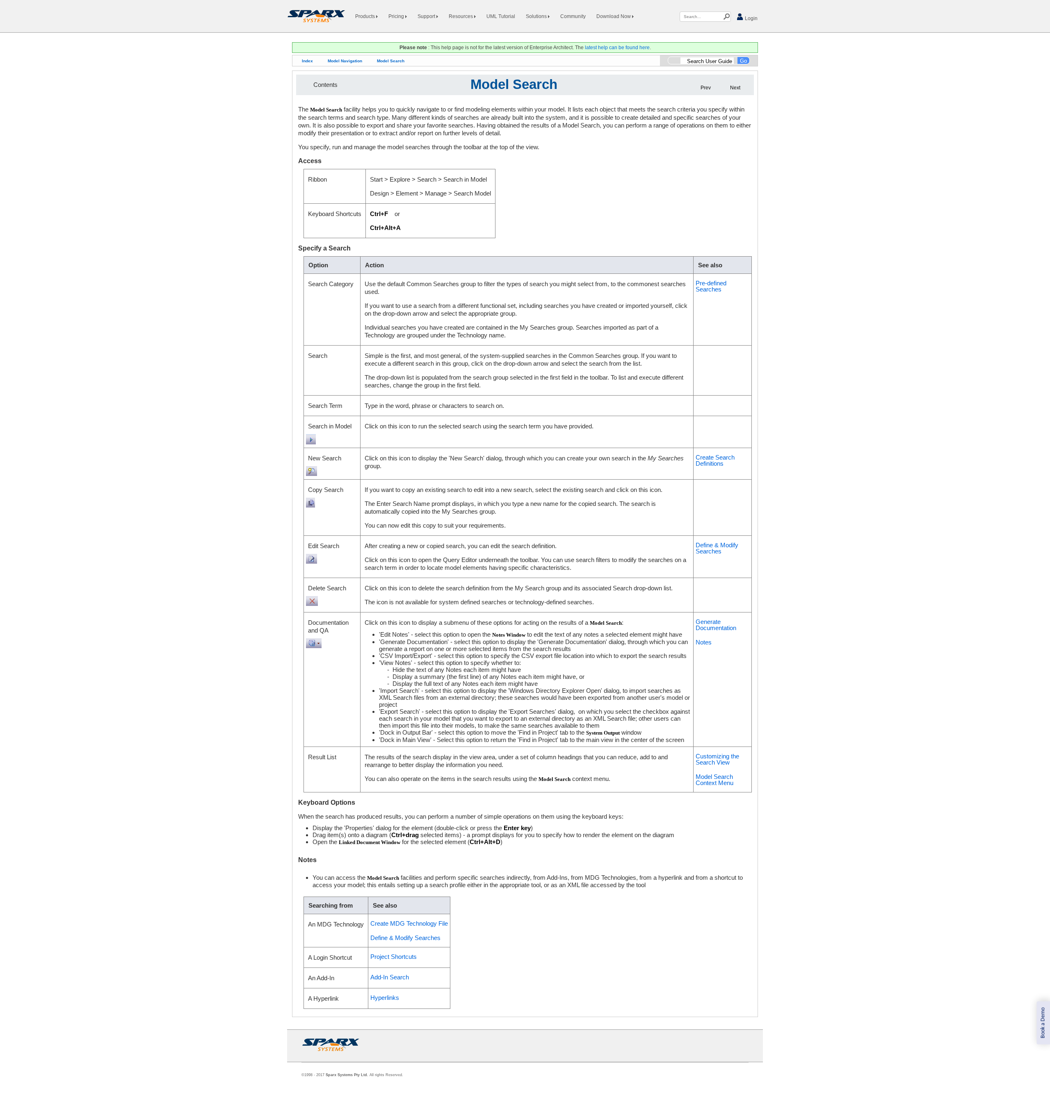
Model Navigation (345, 61)
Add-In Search (389, 977)
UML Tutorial (500, 16)
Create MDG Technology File (409, 923)
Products (365, 16)
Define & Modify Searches (717, 548)
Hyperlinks (384, 997)
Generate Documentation (716, 624)
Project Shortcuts (393, 956)
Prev (706, 88)
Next (735, 88)
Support (427, 16)
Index (307, 61)
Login (751, 18)
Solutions (537, 16)
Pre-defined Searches (711, 286)
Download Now (614, 16)
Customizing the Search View (717, 759)
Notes (704, 642)
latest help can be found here (617, 47)
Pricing (396, 16)
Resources (461, 16)
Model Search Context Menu (714, 779)
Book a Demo (1043, 1023)
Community (573, 16)
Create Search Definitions (715, 460)
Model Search (390, 61)
